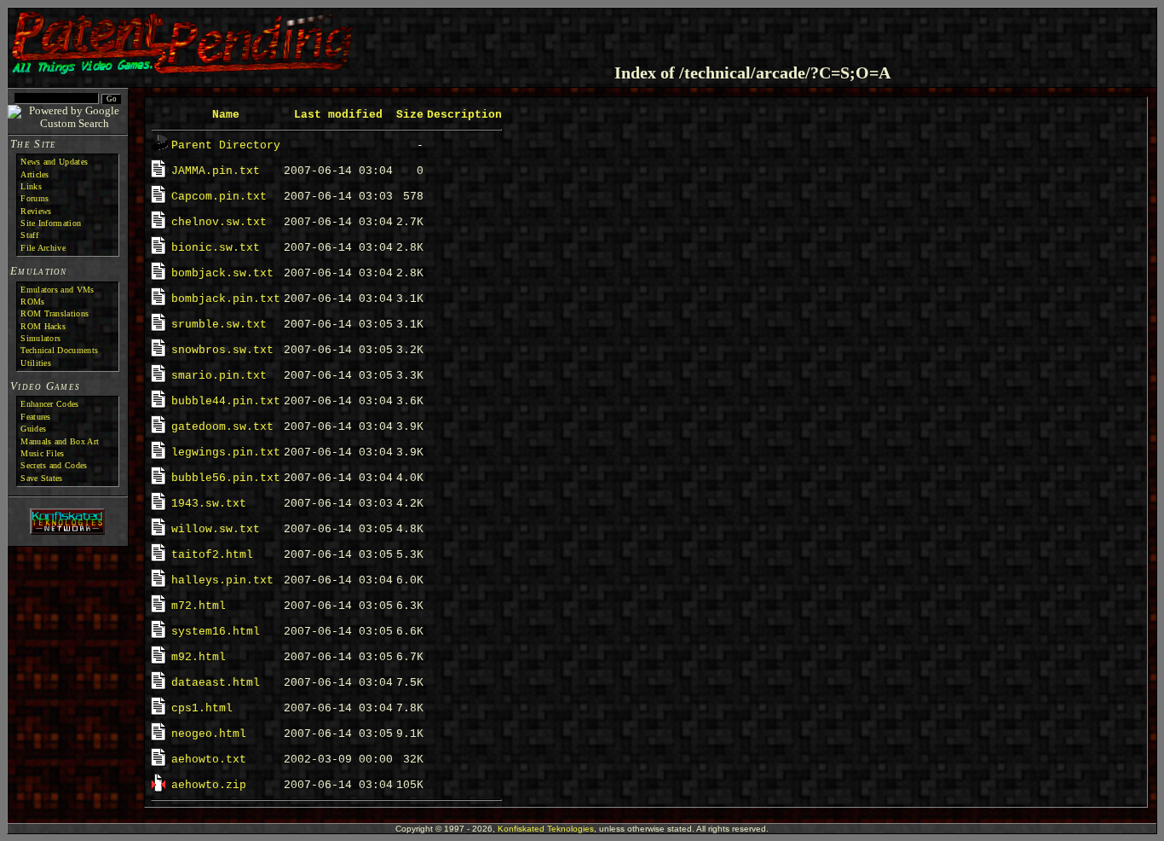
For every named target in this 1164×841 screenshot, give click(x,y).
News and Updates (54, 161)
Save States (41, 478)
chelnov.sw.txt (219, 222)
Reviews (35, 211)
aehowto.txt (208, 759)
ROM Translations (54, 313)
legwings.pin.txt (225, 452)
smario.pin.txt (219, 375)
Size (410, 114)
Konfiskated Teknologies (546, 828)
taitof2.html (212, 554)
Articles (34, 174)
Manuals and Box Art (59, 441)
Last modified (338, 114)
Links (31, 186)
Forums (34, 198)
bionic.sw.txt (215, 247)
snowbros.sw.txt (222, 350)
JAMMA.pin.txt (215, 171)
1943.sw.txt (208, 503)
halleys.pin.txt (222, 580)
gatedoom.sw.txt (222, 426)
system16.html (215, 631)
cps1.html (202, 708)
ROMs (32, 301)
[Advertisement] (952, 37)
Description (464, 114)
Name (225, 114)
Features (35, 416)
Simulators (40, 338)
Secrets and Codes (53, 465)
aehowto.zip (208, 785)
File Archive (43, 247)
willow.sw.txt (215, 529)
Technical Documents (59, 350)
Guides (33, 428)
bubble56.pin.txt (225, 478)
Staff (29, 235)
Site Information (50, 223)
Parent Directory (225, 145)
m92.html (198, 657)
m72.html (198, 606)
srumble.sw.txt (219, 324)
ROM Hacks (43, 326)
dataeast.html (215, 682)
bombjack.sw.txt (222, 273)
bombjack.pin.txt (225, 299)
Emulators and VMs (57, 289)
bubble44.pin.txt (225, 401)
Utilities (35, 363)
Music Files (42, 453)
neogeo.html (208, 734)
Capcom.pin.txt (219, 196)
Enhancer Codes (49, 404)
